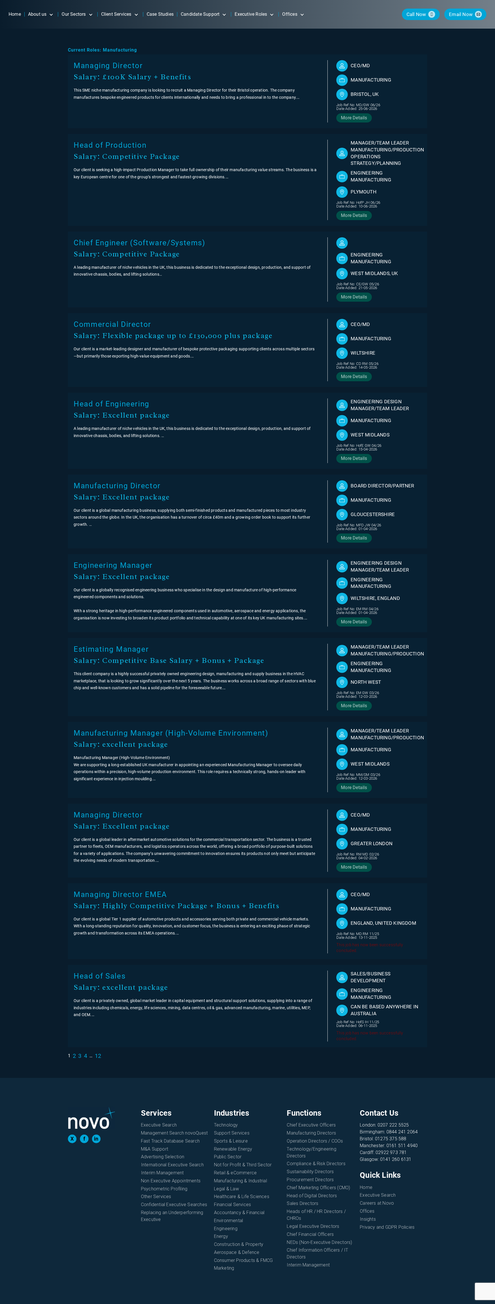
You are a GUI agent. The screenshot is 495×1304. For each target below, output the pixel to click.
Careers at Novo (377, 1203)
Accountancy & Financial (239, 1212)
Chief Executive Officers (311, 1125)
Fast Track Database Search (170, 1141)
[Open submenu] (51, 14)
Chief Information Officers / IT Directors (317, 1253)
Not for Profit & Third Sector (243, 1164)
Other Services (156, 1196)
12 (98, 1056)
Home (366, 1187)
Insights (368, 1219)
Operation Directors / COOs (315, 1141)
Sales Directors (302, 1203)
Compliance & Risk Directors (316, 1163)
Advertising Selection (162, 1156)
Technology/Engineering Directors (311, 1152)
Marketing (224, 1268)
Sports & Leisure (231, 1141)
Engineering (225, 1228)
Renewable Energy (233, 1149)
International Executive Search (172, 1164)
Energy (221, 1236)
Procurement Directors (310, 1179)
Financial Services (232, 1204)
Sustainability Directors (310, 1171)
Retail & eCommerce (235, 1172)
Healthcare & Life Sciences (241, 1196)
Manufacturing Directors (311, 1133)
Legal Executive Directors (313, 1226)
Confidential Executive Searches (174, 1204)
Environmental (228, 1220)
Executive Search (159, 1125)
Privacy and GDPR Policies (387, 1227)
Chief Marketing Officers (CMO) (318, 1187)
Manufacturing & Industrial (240, 1181)
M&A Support (154, 1149)
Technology (226, 1125)
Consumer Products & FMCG (243, 1260)
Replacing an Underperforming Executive (172, 1216)
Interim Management (162, 1172)
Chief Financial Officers (310, 1234)
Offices (367, 1211)
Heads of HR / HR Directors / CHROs (316, 1215)
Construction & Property (239, 1244)
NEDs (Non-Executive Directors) (319, 1242)
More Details (354, 117)
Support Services (232, 1133)
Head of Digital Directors (312, 1195)
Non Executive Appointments (171, 1181)
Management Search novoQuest (174, 1133)
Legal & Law (226, 1189)
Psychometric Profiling (164, 1189)
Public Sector (228, 1156)
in (96, 1139)
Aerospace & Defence (237, 1252)
